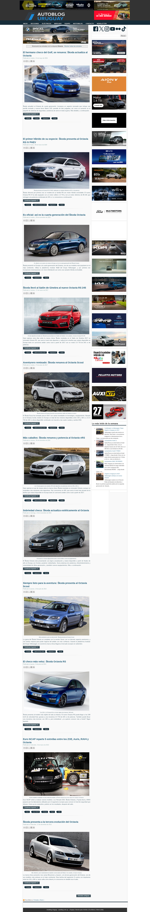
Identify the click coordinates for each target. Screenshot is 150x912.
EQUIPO (67, 23)
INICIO (25, 23)
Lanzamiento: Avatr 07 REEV (112, 451)
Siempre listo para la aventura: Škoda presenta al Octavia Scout (55, 585)
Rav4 (52, 811)
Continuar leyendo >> (31, 114)
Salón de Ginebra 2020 (40, 204)
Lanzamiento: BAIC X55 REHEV (113, 461)
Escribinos (92, 909)
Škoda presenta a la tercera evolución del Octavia (50, 822)
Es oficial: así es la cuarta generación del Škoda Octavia (54, 215)
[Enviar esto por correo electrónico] (24, 61)
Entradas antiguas (83, 895)
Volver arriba (99, 909)
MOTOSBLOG (78, 23)
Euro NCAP (36, 811)
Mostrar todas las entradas (73, 46)
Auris (27, 811)
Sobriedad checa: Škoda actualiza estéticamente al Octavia (56, 510)
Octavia (37, 118)
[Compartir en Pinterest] (34, 61)
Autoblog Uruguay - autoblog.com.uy (58, 909)
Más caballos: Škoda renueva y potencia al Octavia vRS (54, 437)
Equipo (72, 909)
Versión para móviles (81, 909)
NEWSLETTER (102, 23)
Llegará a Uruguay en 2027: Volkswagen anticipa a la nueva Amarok (113, 475)
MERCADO (58, 23)
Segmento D (37, 277)
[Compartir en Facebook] (31, 61)
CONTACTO (90, 23)
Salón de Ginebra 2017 (40, 352)
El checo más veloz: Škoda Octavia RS (44, 661)
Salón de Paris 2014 (39, 651)
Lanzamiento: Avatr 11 (110, 440)
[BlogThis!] (27, 61)
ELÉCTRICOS (46, 23)
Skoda (54, 118)
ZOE (59, 811)
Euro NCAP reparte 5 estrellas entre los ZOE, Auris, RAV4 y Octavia (56, 741)
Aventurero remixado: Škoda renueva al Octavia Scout (53, 362)
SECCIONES (35, 23)
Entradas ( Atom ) (39, 900)
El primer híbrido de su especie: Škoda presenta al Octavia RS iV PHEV (55, 140)
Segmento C (46, 118)
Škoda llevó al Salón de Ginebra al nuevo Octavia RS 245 (54, 287)
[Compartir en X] (29, 61)
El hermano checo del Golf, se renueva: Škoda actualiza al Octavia (55, 54)
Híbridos (28, 118)
